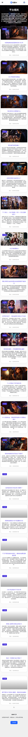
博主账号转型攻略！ (14, 145)
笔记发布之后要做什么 (14, 111)
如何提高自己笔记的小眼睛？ (14, 488)
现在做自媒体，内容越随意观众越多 (14, 349)
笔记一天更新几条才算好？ (14, 658)
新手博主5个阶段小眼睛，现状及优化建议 (14, 692)
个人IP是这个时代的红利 (14, 383)
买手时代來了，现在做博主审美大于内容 (14, 316)
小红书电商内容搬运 (14, 77)
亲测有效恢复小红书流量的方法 (14, 520)
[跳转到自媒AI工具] (24, 2)
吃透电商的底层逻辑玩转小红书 (14, 42)
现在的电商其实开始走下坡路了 (14, 453)
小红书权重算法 (14, 248)
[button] (2, 2)
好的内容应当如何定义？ (14, 178)
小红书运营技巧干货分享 (14, 589)
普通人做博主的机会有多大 (14, 624)
